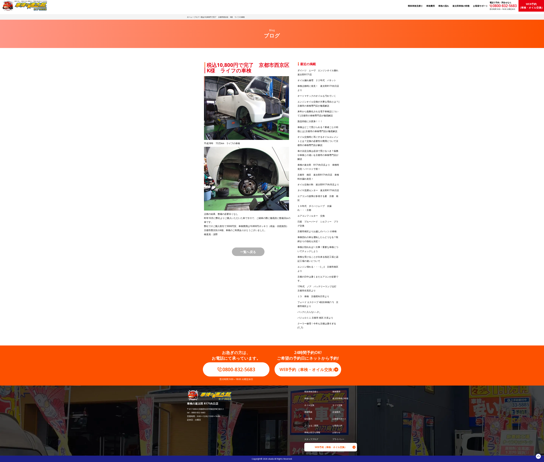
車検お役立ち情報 (312, 432)
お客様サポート (480, 5)
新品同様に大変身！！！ (310, 121)
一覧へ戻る (248, 252)
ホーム (189, 17)
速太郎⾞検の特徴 (460, 5)
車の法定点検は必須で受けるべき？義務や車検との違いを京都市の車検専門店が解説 (318, 155)
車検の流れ (309, 398)
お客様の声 (337, 425)
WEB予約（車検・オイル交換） (531, 5)
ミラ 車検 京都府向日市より (313, 296)
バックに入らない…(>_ (309, 311)
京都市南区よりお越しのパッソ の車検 (318, 231)
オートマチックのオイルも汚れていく (317, 95)
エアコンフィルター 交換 (311, 215)
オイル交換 (309, 405)
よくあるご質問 (311, 425)
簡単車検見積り (415, 5)
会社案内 (308, 418)
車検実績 (308, 412)
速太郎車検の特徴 (340, 398)
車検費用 (336, 391)
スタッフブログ (311, 439)
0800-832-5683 (505, 6)
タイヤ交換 (337, 405)
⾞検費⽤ (430, 5)
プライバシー (338, 439)
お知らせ (336, 432)
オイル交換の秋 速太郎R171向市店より (318, 184)
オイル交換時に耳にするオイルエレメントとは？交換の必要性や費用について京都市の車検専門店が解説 (318, 141)
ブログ (196, 17)
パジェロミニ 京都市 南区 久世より (315, 317)
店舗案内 (336, 412)
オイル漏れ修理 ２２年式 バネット (317, 80)
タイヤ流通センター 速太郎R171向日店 (318, 190)
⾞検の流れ (443, 5)
